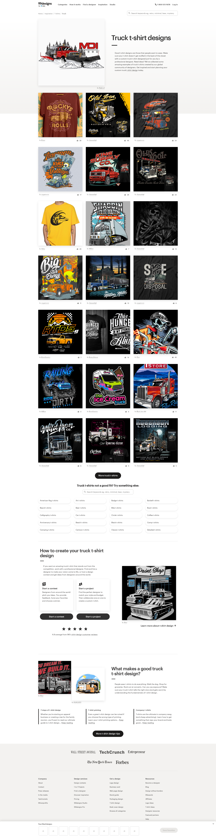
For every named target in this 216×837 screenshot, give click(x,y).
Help (147, 819)
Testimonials (43, 799)
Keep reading (67, 723)
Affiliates (148, 799)
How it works (75, 4)
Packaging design (116, 799)
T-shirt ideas (150, 807)
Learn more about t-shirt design (157, 625)
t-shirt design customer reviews (84, 634)
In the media (43, 795)
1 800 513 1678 (163, 4)
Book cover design (116, 807)
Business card (115, 787)
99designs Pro (79, 807)
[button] (213, 824)
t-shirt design (132, 70)
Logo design (114, 783)
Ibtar (138, 357)
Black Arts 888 (141, 411)
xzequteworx (140, 140)
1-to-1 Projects (79, 787)
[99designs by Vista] (45, 4)
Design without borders (154, 791)
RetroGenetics (45, 357)
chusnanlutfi (93, 140)
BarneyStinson (93, 357)
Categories (62, 4)
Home (40, 14)
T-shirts (57, 14)
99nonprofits (43, 803)
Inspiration (102, 4)
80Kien (91, 249)
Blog (147, 787)
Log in (175, 4)
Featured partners (152, 815)
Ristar (43, 140)
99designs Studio (80, 803)
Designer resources (152, 811)
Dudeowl (102, 88)
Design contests (80, 783)
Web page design (116, 791)
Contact (41, 787)
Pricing (76, 799)
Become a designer (152, 783)
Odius (43, 249)
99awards (149, 795)
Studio (112, 4)
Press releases (43, 791)
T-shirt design (115, 803)
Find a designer (89, 4)
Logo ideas (149, 803)
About (40, 783)
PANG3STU (77, 702)
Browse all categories (118, 811)
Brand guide (114, 795)
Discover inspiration (81, 795)
